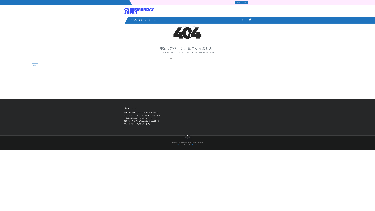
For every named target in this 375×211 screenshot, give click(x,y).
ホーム (147, 20)
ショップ (157, 20)
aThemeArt (194, 145)
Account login (241, 2)
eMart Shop (180, 145)
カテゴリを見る (136, 20)
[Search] (243, 20)
